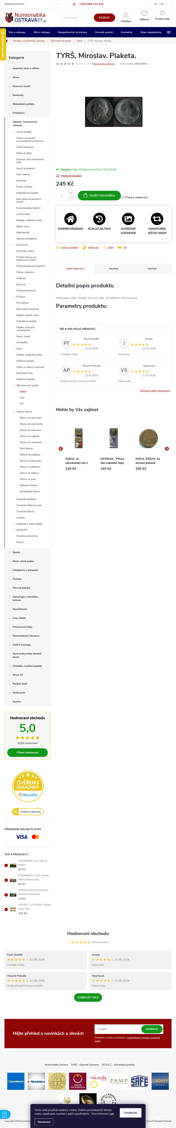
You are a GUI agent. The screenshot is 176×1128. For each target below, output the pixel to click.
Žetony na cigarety (30, 436)
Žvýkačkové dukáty (26, 321)
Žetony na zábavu (29, 473)
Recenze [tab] (113, 268)
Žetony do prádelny (30, 454)
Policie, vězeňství (25, 272)
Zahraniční (21, 529)
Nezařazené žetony (30, 491)
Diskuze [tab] (152, 268)
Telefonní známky (25, 379)
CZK (161, 4)
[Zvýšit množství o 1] (71, 193)
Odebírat (152, 1029)
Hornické (21, 180)
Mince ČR (18, 675)
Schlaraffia (22, 342)
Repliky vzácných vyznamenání (25, 329)
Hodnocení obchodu (88, 934)
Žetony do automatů (31, 417)
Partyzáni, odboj (25, 251)
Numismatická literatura (26, 635)
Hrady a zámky (24, 186)
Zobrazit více (88, 997)
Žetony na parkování (30, 460)
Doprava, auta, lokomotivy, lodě (30, 161)
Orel (22, 397)
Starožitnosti (20, 609)
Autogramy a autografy (25, 570)
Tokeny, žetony (24, 411)
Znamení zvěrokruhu (27, 536)
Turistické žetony (25, 511)
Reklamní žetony (28, 485)
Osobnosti (22, 244)
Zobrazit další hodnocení (155, 391)
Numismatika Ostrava (56, 1064)
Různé (19, 542)
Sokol (23, 391)
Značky (16, 701)
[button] (78, 468)
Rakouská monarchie (27, 309)
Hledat (104, 18)
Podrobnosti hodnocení (103, 64)
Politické (20, 278)
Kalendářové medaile (27, 193)
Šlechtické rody (24, 373)
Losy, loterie (19, 618)
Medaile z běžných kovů (29, 220)
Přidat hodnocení (27, 752)
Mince (16, 77)
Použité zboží (20, 683)
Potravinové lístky (22, 627)
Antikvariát (19, 692)
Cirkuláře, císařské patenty (27, 666)
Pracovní (21, 284)
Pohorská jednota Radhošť (30, 266)
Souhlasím (130, 1113)
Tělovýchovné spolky (27, 385)
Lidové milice (23, 214)
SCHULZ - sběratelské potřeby (118, 1064)
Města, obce (22, 226)
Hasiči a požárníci (25, 168)
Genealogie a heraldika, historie (25, 598)
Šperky (16, 552)
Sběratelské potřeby (23, 104)
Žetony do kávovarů (30, 430)
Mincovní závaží (21, 86)
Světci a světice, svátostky (30, 367)
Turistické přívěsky (26, 499)
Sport (19, 348)
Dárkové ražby (24, 153)
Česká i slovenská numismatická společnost (29, 140)
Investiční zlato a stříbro (26, 68)
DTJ (21, 403)
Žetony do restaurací (31, 442)
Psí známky (22, 303)
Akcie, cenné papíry (23, 561)
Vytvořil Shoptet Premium (159, 1121)
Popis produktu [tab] (75, 268)
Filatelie (17, 579)
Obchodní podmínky (14, 4)
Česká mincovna (25, 147)
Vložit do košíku (102, 195)
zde (111, 1114)
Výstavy (20, 517)
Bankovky (18, 95)
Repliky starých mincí (27, 315)
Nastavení (44, 1122)
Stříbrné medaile (25, 361)
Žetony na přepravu (30, 466)
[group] (78, 449)
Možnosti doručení (71, 175)
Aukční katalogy (22, 644)
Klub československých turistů (28, 200)
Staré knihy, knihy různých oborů (27, 655)
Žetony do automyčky (31, 424)
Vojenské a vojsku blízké (29, 523)
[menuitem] (17, 32)
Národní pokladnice (26, 238)
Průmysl (20, 296)
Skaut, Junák (23, 336)
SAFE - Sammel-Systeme (84, 1064)
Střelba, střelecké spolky (29, 354)
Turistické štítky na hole (28, 505)
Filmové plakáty (21, 588)
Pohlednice (19, 113)
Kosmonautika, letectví (28, 208)
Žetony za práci (28, 479)
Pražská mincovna (26, 290)
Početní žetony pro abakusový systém (26, 259)
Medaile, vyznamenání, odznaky (25, 123)
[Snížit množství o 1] (71, 198)
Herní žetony (23, 174)
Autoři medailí (23, 132)
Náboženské (22, 232)
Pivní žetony (26, 448)
